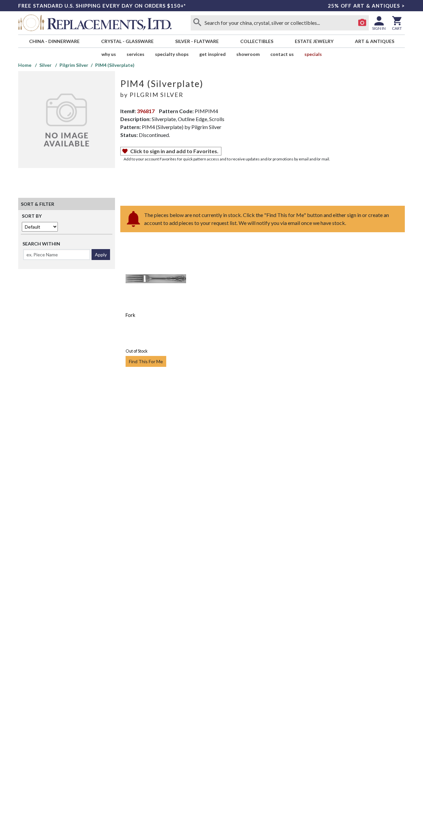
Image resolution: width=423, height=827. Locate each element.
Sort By (32, 216)
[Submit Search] (197, 22)
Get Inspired (212, 54)
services (135, 54)
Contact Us (282, 54)
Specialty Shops (172, 54)
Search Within (41, 243)
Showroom (248, 54)
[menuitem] (54, 41)
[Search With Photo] (362, 22)
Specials (313, 54)
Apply (101, 254)
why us (108, 54)
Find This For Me (146, 361)
